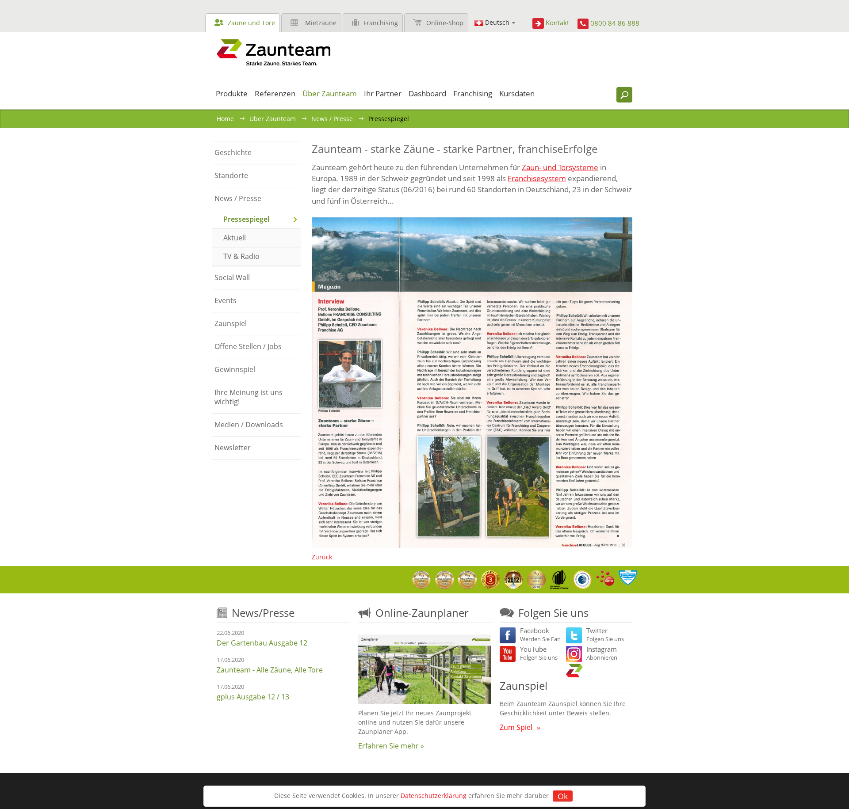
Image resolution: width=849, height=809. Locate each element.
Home (225, 118)
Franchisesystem (537, 178)
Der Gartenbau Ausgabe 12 (262, 643)
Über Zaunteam (272, 118)
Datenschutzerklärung (434, 795)
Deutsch (497, 22)
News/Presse (263, 612)
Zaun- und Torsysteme (560, 167)
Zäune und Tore (251, 23)
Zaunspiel (523, 685)
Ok (563, 796)
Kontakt (557, 22)
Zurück (322, 557)
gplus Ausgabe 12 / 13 (253, 697)
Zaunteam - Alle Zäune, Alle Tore (270, 670)
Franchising (380, 23)
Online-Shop (444, 23)
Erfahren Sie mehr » (391, 746)
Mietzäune (321, 23)
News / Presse (332, 118)
